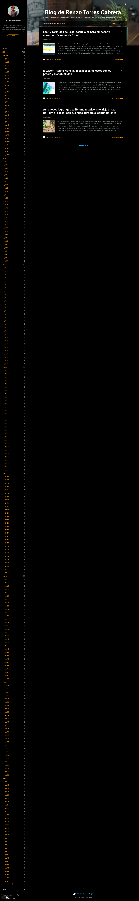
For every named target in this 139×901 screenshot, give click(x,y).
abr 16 (7, 523)
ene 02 (7, 878)
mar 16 (7, 629)
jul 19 (6, 201)
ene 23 (7, 808)
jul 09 (6, 234)
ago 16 (7, 105)
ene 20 (7, 818)
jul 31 (6, 161)
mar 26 (7, 596)
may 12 (7, 433)
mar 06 (7, 662)
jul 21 (6, 195)
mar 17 (7, 626)
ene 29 (7, 788)
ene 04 (7, 871)
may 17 (7, 417)
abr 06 (7, 556)
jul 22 (6, 191)
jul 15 (6, 214)
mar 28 (7, 589)
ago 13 (7, 115)
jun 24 (6, 287)
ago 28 (7, 65)
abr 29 (7, 480)
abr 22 (7, 503)
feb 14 (7, 732)
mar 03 (7, 672)
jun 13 (6, 324)
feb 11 (7, 742)
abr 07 (7, 553)
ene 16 (7, 831)
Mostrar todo (118, 23)
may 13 (7, 430)
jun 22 (6, 294)
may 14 (7, 427)
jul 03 (6, 254)
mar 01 (7, 679)
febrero (5, 682)
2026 (3, 52)
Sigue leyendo (117, 59)
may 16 (7, 420)
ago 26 (7, 72)
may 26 (7, 387)
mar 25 (7, 599)
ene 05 (7, 868)
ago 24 (7, 79)
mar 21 (7, 612)
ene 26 (7, 798)
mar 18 (7, 622)
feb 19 (7, 715)
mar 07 (7, 659)
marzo (5, 576)
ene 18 (7, 825)
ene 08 (7, 858)
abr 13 (7, 533)
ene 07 (7, 861)
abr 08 (7, 549)
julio (4, 158)
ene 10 (7, 851)
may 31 (7, 370)
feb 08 (7, 752)
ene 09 (7, 855)
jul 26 (6, 178)
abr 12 (7, 536)
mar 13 (7, 639)
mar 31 (7, 579)
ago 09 (7, 128)
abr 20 (7, 510)
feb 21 (7, 709)
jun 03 (6, 357)
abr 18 (7, 516)
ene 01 (7, 881)
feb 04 (7, 765)
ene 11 (7, 848)
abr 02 (7, 569)
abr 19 (7, 513)
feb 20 (7, 712)
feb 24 (7, 699)
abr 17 (7, 520)
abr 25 (7, 493)
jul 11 (6, 228)
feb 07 (7, 755)
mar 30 (7, 583)
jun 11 (6, 331)
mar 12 (7, 642)
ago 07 (7, 135)
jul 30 (6, 165)
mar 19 (7, 619)
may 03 (7, 463)
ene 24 (7, 805)
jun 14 (6, 321)
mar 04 (7, 669)
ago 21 (7, 88)
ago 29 (7, 62)
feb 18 (7, 719)
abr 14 (7, 530)
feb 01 (7, 775)
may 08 (7, 447)
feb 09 (7, 748)
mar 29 (7, 586)
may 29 (7, 377)
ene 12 (7, 845)
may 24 (7, 394)
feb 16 (7, 725)
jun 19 (6, 304)
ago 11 (7, 122)
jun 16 (6, 314)
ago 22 (7, 85)
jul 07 (6, 241)
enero (5, 778)
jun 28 (6, 274)
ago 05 (7, 142)
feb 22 (7, 705)
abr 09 (7, 546)
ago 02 (7, 151)
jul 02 (6, 258)
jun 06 (6, 347)
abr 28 (7, 483)
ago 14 (7, 112)
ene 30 (7, 785)
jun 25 (6, 284)
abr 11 (7, 540)
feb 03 (7, 768)
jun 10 (6, 334)
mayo (5, 367)
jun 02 (6, 360)
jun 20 (6, 301)
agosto (5, 55)
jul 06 (6, 244)
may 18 (7, 413)
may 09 (7, 443)
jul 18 (6, 205)
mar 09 (7, 652)
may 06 (7, 453)
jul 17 (6, 208)
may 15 (7, 423)
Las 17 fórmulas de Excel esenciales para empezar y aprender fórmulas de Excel (76, 33)
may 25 (7, 390)
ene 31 (7, 782)
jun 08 (6, 341)
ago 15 (7, 108)
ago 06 (7, 138)
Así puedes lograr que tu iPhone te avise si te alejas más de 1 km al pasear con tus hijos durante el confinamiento (79, 111)
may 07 (7, 450)
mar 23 (7, 606)
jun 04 (6, 354)
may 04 (7, 460)
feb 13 (7, 735)
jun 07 (6, 344)
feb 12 (7, 739)
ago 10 (7, 125)
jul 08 (6, 238)
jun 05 (6, 350)
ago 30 (7, 59)
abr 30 (7, 477)
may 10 (7, 440)
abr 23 (7, 500)
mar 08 (7, 656)
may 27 (7, 384)
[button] (121, 31)
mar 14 (7, 636)
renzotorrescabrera (13, 20)
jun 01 (6, 364)
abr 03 (7, 566)
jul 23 (6, 188)
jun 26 (6, 281)
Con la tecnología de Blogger (84, 894)
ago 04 (7, 145)
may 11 (7, 437)
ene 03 (7, 875)
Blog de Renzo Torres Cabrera (83, 12)
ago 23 (7, 82)
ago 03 (7, 148)
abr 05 (7, 559)
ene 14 (7, 838)
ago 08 (7, 132)
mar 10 (7, 649)
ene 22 (7, 811)
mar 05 (7, 666)
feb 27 (7, 689)
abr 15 (7, 526)
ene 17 (7, 828)
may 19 (7, 410)
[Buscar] (125, 4)
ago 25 (7, 75)
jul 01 (6, 261)
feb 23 (7, 702)
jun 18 (6, 307)
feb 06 (7, 758)
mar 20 (7, 616)
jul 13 (6, 221)
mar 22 (7, 609)
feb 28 (7, 685)
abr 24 (7, 496)
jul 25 (6, 181)
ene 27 (7, 795)
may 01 (7, 470)
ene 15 (7, 835)
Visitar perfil (13, 35)
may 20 (7, 407)
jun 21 (6, 297)
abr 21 (7, 506)
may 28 (7, 380)
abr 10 (7, 543)
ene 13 (7, 841)
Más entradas (83, 146)
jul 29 (6, 168)
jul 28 (6, 171)
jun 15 (6, 317)
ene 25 (7, 802)
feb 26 (7, 692)
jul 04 (6, 251)
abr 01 (7, 573)
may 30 (7, 374)
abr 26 (7, 490)
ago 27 (7, 69)
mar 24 (7, 603)
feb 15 (7, 729)
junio (4, 264)
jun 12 (6, 327)
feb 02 (7, 772)
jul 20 (6, 198)
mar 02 (7, 676)
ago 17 (7, 102)
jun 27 (6, 278)
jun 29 (6, 271)
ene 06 (7, 865)
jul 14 (6, 218)
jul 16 (6, 211)
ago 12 (7, 118)
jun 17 (6, 311)
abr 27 (7, 486)
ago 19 (7, 95)
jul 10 (6, 231)
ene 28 (7, 792)
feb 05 (7, 762)
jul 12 (6, 224)
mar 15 (7, 632)
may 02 (7, 467)
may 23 (7, 397)
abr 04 (7, 563)
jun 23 (6, 291)
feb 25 (7, 695)
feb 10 (7, 745)
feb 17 (7, 722)
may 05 (7, 457)
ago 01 (7, 155)
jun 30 (6, 268)
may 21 (7, 404)
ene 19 (7, 821)
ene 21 (7, 815)
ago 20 (7, 92)
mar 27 (7, 593)
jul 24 (6, 185)
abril (4, 473)
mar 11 (7, 646)
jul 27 (6, 175)
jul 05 (6, 248)
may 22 (7, 400)
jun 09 (6, 337)
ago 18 (7, 98)
